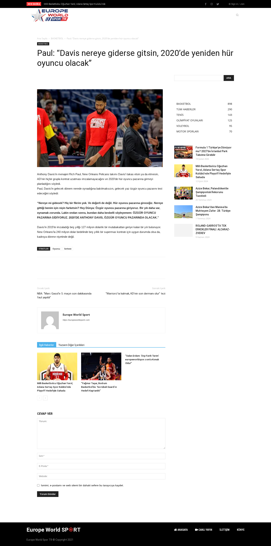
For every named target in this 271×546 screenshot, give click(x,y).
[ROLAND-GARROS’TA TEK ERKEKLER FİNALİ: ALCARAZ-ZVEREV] (183, 230)
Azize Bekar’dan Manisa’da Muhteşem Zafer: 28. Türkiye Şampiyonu (213, 211)
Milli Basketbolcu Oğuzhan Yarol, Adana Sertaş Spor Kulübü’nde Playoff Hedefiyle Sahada (55, 387)
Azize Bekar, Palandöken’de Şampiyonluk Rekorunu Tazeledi (72, 4)
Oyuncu (56, 248)
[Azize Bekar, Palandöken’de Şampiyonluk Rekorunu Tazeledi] (183, 193)
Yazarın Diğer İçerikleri (71, 345)
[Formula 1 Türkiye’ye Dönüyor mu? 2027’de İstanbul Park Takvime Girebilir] (183, 152)
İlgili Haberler (46, 345)
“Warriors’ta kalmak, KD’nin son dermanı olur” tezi (135, 293)
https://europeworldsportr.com (76, 320)
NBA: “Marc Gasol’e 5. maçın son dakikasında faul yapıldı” (64, 295)
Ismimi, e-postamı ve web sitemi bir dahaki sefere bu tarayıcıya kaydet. (82, 485)
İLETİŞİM (225, 529)
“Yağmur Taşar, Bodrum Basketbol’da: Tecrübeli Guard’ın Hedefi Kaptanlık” (99, 387)
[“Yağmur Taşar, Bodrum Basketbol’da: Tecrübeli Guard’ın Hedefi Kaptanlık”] (101, 366)
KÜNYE (240, 529)
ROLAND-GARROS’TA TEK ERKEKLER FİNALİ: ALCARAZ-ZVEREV (213, 229)
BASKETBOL (57, 38)
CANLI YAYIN (205, 529)
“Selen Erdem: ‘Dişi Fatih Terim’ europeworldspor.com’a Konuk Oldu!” (142, 359)
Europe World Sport (76, 314)
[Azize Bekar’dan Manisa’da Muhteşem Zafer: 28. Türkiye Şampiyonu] (183, 211)
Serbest (67, 248)
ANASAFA (182, 529)
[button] (237, 15)
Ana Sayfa (42, 38)
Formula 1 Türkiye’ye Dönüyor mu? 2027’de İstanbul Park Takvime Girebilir (214, 151)
